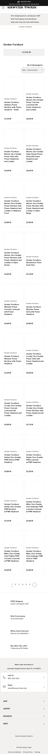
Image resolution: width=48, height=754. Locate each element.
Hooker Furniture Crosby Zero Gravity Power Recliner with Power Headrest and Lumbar (35, 411)
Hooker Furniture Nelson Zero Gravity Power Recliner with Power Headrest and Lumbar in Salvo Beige (35, 207)
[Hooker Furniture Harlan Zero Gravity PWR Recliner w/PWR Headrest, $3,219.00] (13, 489)
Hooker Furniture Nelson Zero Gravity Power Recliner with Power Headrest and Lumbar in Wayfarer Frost (13, 207)
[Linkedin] (32, 730)
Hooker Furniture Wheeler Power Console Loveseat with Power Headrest (12, 309)
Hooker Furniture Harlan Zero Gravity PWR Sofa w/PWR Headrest (12, 458)
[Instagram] (15, 730)
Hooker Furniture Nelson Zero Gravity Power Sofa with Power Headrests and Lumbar (12, 156)
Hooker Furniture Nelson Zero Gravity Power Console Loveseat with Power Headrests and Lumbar (34, 103)
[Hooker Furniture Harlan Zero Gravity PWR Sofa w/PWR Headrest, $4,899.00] (13, 442)
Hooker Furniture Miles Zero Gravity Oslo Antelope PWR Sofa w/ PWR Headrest (34, 556)
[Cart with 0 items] (46, 7)
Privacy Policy (28, 752)
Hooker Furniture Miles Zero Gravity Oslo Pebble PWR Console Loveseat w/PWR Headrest (12, 556)
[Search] (41, 7)
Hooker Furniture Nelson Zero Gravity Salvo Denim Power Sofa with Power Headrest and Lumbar (34, 155)
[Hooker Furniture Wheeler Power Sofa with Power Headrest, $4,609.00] (35, 292)
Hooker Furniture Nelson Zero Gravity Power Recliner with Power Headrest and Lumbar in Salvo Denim (13, 259)
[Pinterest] (24, 730)
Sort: (24, 70)
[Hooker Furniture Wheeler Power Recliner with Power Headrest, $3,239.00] (13, 341)
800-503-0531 (26, 2)
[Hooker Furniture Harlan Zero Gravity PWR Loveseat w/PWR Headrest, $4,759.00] (35, 442)
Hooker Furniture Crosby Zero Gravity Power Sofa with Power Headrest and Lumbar (35, 359)
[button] (24, 52)
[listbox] (35, 70)
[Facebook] (20, 730)
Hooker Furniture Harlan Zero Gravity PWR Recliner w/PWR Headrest (12, 508)
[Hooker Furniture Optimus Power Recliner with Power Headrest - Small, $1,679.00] (13, 84)
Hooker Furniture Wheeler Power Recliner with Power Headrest (12, 360)
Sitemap (37, 752)
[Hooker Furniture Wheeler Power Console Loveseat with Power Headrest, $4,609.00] (13, 292)
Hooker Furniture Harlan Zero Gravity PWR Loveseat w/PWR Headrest (34, 458)
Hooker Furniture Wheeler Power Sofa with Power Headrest (33, 310)
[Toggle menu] (3, 7)
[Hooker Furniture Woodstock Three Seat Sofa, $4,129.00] (35, 240)
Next (35, 585)
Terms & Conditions (14, 752)
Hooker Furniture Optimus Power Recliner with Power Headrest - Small (12, 106)
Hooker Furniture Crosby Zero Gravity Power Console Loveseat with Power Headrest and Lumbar (13, 409)
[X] (28, 730)
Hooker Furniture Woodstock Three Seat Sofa (33, 262)
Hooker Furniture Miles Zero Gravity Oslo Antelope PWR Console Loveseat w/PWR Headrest (34, 507)
